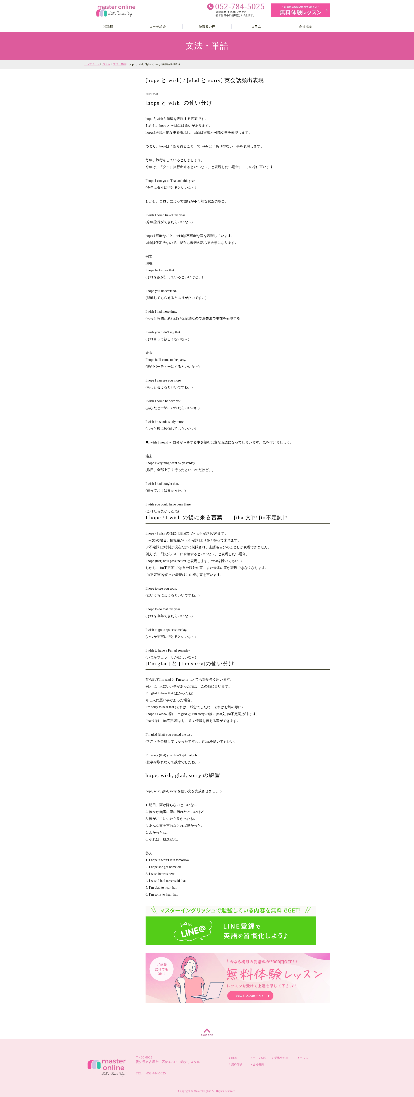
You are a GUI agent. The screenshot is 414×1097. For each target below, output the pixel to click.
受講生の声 (281, 1058)
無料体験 (236, 1064)
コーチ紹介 (157, 26)
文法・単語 (119, 64)
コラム (256, 26)
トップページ (92, 64)
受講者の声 (207, 26)
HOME (109, 26)
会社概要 (305, 26)
